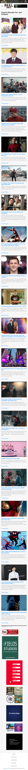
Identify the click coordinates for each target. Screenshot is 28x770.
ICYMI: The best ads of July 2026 (10, 458)
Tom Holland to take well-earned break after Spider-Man (13, 35)
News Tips (14, 766)
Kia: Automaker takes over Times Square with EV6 (14, 369)
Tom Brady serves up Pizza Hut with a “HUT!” (13, 306)
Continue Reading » (5, 45)
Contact (14, 763)
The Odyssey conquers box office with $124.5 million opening (14, 613)
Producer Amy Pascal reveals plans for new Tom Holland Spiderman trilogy (13, 244)
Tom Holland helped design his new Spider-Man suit (13, 154)
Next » (11, 626)
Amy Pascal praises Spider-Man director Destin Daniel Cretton (12, 582)
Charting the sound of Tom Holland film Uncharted (12, 212)
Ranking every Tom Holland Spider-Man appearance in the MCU (12, 124)
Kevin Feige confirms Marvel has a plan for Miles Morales (13, 552)
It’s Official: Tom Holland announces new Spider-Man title (12, 183)
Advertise (14, 757)
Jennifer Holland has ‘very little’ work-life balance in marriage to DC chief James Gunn (13, 336)
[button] (2, 6)
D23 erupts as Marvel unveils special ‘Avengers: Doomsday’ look (11, 399)
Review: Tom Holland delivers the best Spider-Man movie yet (11, 95)
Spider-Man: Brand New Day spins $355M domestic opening (12, 488)
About (14, 754)
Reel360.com (6, 768)
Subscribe (14, 760)
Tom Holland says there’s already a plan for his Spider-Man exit (13, 66)
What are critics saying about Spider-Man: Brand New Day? (13, 518)
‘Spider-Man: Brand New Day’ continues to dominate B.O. (13, 428)
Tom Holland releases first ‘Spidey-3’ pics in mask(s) (13, 276)
